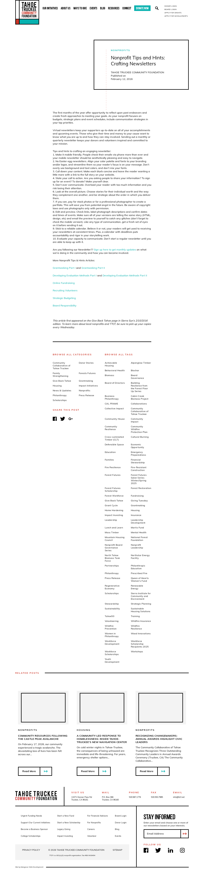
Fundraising (137, 495)
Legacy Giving (63, 829)
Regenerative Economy (112, 587)
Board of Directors (115, 382)
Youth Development (112, 660)
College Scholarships (30, 836)
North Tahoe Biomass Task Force (112, 558)
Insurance (136, 515)
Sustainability (112, 608)
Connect (126, 8)
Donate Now (142, 8)
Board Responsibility (64, 305)
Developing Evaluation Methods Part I (75, 275)
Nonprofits (120, 50)
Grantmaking (86, 380)
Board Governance (137, 376)
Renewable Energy (137, 587)
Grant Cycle (111, 505)
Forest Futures (113, 475)
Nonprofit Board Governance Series (113, 547)
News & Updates (62, 390)
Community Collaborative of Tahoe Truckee (61, 365)
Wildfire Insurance (141, 621)
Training (135, 616)
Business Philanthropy (112, 397)
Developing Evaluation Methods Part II (125, 275)
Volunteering (112, 621)
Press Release (86, 395)
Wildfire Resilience (136, 627)
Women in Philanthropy (112, 635)
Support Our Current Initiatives (35, 822)
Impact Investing (114, 515)
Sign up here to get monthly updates (115, 249)
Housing (57, 385)
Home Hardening (114, 510)
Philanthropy (60, 395)
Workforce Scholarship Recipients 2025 (140, 644)
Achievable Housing (111, 364)
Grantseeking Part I (64, 267)
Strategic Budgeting (64, 298)
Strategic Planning (141, 603)
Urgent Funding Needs (31, 816)
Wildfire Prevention (111, 627)
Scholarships (60, 400)
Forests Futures (87, 373)
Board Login (170, 9)
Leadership (111, 520)
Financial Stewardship (138, 461)
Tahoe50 (109, 616)
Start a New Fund (65, 816)
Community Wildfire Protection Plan (139, 429)
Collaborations (139, 403)
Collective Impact (114, 408)
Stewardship (112, 603)
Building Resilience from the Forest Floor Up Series (139, 387)
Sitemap (117, 849)
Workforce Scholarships (112, 653)
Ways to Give (80, 8)
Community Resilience (111, 428)
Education (110, 452)
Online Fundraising (64, 283)
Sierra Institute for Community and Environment (141, 596)
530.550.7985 (157, 797)
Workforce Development (112, 642)
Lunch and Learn (114, 527)
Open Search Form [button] (157, 8)
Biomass (109, 375)
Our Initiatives (50, 8)
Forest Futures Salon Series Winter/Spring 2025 (139, 479)
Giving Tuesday (139, 500)
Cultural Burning (140, 436)
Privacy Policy (31, 849)
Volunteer (91, 836)
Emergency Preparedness (138, 453)
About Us (65, 8)
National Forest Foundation (139, 538)
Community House (115, 418)
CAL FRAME (111, 403)
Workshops (137, 651)
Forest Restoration (141, 488)
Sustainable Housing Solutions (140, 610)
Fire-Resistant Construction (139, 468)
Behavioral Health (115, 370)
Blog (102, 8)
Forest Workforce (114, 495)
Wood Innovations (141, 633)
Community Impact (137, 420)
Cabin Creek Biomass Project (139, 397)
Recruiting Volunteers (65, 290)
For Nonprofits (94, 822)
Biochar (135, 370)
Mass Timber (112, 532)
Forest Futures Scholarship (113, 489)
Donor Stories (86, 362)
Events (93, 8)
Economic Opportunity (137, 446)
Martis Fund (137, 527)
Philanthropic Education (138, 567)
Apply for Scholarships (176, 16)
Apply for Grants (173, 13)
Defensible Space (114, 444)
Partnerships (112, 565)
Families (109, 459)
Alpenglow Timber (141, 362)
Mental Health (138, 532)
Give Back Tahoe (62, 380)
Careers (91, 829)
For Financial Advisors (97, 816)
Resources (113, 8)
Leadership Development (138, 521)
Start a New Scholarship (68, 822)
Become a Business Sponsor (34, 829)
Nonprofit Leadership (137, 546)
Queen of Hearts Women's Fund (140, 579)
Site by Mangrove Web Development (29, 867)
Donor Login (170, 6)
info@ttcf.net (179, 797)
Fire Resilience (113, 467)
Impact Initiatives (88, 385)
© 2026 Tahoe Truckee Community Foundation (76, 849)
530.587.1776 (135, 797)
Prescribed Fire (139, 573)
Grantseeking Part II (93, 267)
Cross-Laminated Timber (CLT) (114, 438)
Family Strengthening (60, 374)
